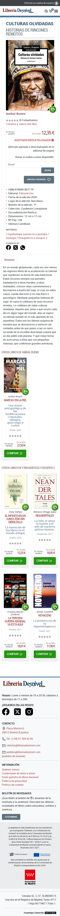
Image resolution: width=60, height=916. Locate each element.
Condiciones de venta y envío (18, 773)
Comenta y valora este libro (21, 124)
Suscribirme (11, 817)
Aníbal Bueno (16, 114)
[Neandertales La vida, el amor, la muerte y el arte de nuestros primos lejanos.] (44, 490)
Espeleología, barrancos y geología (27, 234)
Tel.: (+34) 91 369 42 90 (19, 738)
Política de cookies (13, 784)
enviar (47, 170)
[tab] (9, 260)
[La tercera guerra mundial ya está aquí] (15, 591)
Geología (11, 238)
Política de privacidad (14, 781)
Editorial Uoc (26, 193)
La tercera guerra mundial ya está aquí (15, 621)
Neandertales (45, 515)
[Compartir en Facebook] (8, 247)
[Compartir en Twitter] (15, 247)
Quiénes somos (10, 769)
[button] (46, 11)
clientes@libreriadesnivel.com (23, 745)
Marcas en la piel (15, 400)
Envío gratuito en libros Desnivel (20, 777)
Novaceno (44, 615)
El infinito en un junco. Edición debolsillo (15, 519)
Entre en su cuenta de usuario (39, 2)
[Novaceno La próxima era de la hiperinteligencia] (44, 591)
